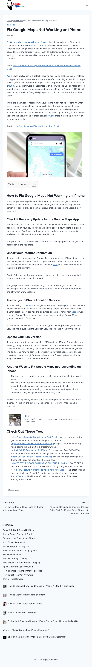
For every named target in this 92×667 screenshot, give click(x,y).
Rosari (11, 35)
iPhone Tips (12, 25)
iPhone (43, 45)
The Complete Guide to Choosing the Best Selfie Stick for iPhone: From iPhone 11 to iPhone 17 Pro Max (69, 508)
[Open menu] (87, 5)
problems (26, 305)
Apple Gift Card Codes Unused (18, 567)
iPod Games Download (14, 542)
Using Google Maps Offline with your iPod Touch (36, 126)
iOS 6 (11, 86)
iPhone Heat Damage (13, 579)
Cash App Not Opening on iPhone (19, 538)
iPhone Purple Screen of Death (17, 534)
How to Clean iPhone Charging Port (20, 550)
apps (74, 312)
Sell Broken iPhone (12, 554)
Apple (9, 76)
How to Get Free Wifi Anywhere (18, 575)
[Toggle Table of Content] (32, 185)
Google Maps (13, 490)
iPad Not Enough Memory (15, 558)
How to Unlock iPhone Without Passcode (22, 571)
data (55, 264)
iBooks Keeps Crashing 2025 (16, 546)
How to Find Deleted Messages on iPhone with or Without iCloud (23, 506)
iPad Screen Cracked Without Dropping (21, 562)
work (51, 116)
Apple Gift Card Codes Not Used (18, 530)
